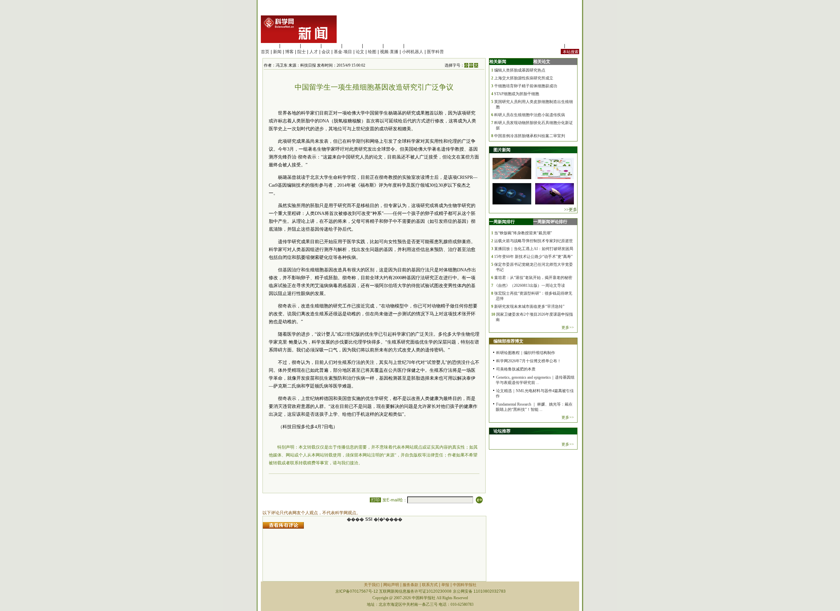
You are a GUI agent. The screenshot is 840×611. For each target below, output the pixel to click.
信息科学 (352, 45)
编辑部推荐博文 (508, 341)
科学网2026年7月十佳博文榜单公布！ (528, 361)
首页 (265, 51)
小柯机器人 (412, 51)
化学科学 (310, 45)
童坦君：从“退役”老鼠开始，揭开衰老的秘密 (533, 277)
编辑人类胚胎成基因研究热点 (519, 70)
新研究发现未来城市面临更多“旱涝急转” (529, 306)
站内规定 (554, 45)
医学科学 (290, 45)
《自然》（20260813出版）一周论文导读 (529, 285)
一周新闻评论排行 (550, 221)
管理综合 (414, 45)
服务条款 (410, 584)
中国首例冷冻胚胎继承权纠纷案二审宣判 (529, 136)
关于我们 (372, 584)
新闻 (277, 51)
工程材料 (331, 45)
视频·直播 (389, 51)
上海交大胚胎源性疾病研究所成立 (523, 78)
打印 (375, 499)
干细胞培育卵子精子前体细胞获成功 (525, 86)
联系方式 (430, 584)
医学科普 (435, 51)
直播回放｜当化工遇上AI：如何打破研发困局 (533, 248)
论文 (360, 51)
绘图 (372, 51)
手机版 (572, 45)
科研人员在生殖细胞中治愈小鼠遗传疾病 (529, 115)
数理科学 (393, 45)
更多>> (567, 327)
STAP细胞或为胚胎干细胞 (516, 94)
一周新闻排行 (502, 221)
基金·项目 (343, 51)
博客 (289, 51)
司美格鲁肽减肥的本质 (516, 369)
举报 (445, 584)
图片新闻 (502, 149)
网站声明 (391, 584)
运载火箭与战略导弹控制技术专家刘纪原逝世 (533, 241)
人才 (313, 51)
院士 (301, 51)
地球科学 (372, 45)
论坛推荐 (502, 431)
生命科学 (269, 45)
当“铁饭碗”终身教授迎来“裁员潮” (523, 233)
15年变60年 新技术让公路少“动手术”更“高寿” (533, 256)
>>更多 (570, 209)
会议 (326, 51)
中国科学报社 (464, 584)
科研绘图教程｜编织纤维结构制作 (525, 352)
